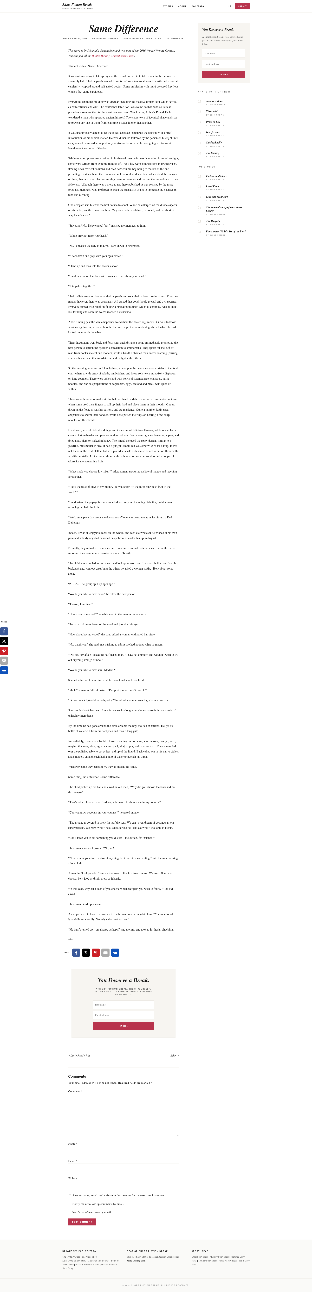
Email (73, 1161)
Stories (168, 6)
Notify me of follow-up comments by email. (98, 1204)
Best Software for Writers (87, 1264)
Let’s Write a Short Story (74, 1260)
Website (73, 1178)
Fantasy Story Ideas (228, 1260)
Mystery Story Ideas (219, 1256)
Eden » (174, 1055)
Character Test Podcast (98, 1260)
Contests (198, 6)
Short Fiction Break (77, 4)
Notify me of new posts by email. (92, 1212)
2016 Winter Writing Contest (143, 38)
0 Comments (176, 38)
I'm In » (123, 1026)
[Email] (105, 953)
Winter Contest (107, 38)
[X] (86, 953)
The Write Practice (71, 1256)
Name (73, 1143)
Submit (242, 6)
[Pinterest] (96, 953)
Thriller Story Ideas (207, 1260)
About (182, 6)
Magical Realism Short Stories (164, 1256)
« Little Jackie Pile (79, 1055)
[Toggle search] (230, 6)
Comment (75, 1091)
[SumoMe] (115, 953)
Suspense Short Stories (137, 1256)
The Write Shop (89, 1256)
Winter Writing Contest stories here (113, 56)
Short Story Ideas (200, 1256)
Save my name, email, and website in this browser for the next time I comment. (118, 1195)
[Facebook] (76, 953)
